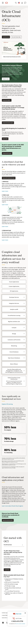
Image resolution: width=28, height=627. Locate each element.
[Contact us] (25, 3)
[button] (3, 3)
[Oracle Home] (6, 3)
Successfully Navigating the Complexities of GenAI (14, 129)
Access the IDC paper (7, 153)
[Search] (16, 3)
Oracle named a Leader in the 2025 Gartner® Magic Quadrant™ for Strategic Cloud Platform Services (13, 107)
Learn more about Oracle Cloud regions (12, 506)
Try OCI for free (6, 37)
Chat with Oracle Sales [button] (16, 37)
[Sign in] (22, 3)
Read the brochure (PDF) (8, 520)
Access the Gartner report (7, 122)
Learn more (4, 138)
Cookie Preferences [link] (6, 615)
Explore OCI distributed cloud (8, 178)
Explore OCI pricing (7, 404)
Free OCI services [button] (8, 544)
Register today (6, 78)
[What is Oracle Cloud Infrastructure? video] (14, 48)
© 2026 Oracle (5, 612)
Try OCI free (7, 569)
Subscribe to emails (6, 617)
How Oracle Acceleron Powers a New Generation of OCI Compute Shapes (12, 85)
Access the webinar (6, 100)
